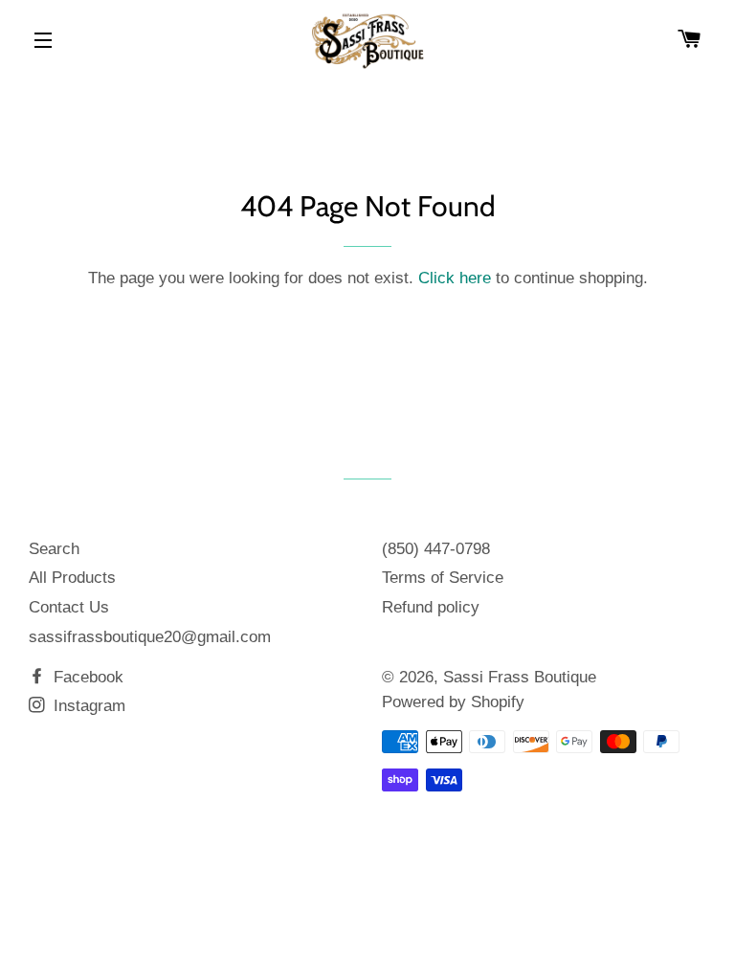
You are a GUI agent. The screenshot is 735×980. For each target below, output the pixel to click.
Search (54, 549)
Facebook (86, 677)
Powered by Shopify (453, 702)
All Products (72, 577)
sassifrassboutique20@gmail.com (150, 637)
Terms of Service (442, 577)
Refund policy (430, 607)
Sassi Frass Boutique (519, 677)
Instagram (87, 706)
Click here (454, 278)
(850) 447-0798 (436, 549)
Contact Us (69, 607)
